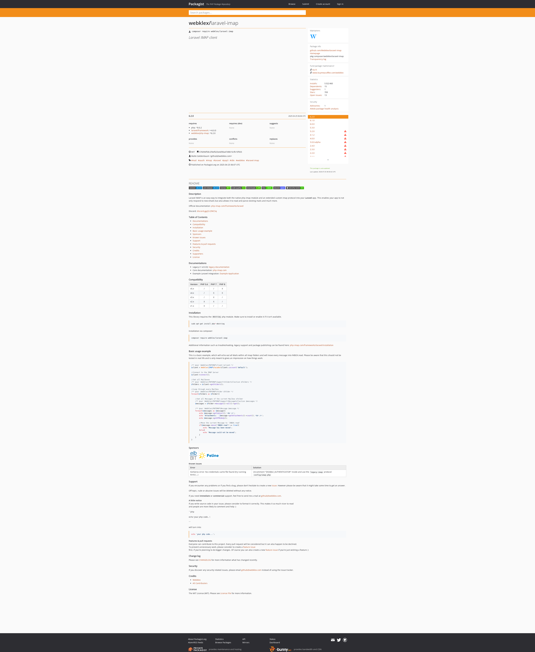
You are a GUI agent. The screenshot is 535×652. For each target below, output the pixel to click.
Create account (323, 4)
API (243, 639)
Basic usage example (202, 231)
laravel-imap (253, 160)
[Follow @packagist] (339, 640)
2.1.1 (312, 156)
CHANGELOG (205, 560)
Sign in (340, 4)
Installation (198, 227)
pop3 (226, 160)
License (196, 257)
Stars (312, 92)
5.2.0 (312, 131)
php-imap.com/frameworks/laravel (227, 206)
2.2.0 (312, 153)
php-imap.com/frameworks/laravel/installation (311, 345)
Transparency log (318, 59)
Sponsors (197, 234)
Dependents (315, 86)
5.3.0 (312, 127)
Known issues (199, 237)
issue (274, 485)
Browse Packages (223, 642)
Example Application (229, 273)
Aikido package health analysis (324, 108)
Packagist (196, 4)
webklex (241, 160)
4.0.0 (312, 138)
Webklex (196, 580)
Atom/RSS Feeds (195, 642)
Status (272, 639)
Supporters (198, 253)
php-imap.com (220, 270)
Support (196, 240)
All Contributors (200, 583)
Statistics (219, 639)
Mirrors (245, 642)
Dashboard (275, 642)
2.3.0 (312, 149)
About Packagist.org (197, 639)
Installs (313, 83)
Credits (196, 250)
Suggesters (315, 89)
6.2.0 (312, 116)
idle (232, 160)
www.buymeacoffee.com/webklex (328, 72)
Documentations (200, 221)
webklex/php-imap (200, 133)
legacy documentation (219, 267)
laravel (218, 160)
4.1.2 (312, 135)
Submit (305, 4)
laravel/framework (199, 130)
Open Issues (316, 95)
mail (195, 160)
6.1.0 (312, 120)
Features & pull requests (204, 244)
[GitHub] (345, 640)
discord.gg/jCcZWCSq (207, 211)
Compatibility (199, 224)
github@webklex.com (271, 496)
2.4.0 (312, 145)
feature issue (249, 547)
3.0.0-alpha (315, 142)
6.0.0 (312, 124)
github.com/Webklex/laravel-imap (325, 50)
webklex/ (200, 23)
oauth (202, 160)
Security (196, 247)
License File (225, 593)
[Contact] (333, 640)
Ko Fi (315, 69)
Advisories (315, 105)
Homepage (315, 53)
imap (209, 160)
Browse (292, 4)
